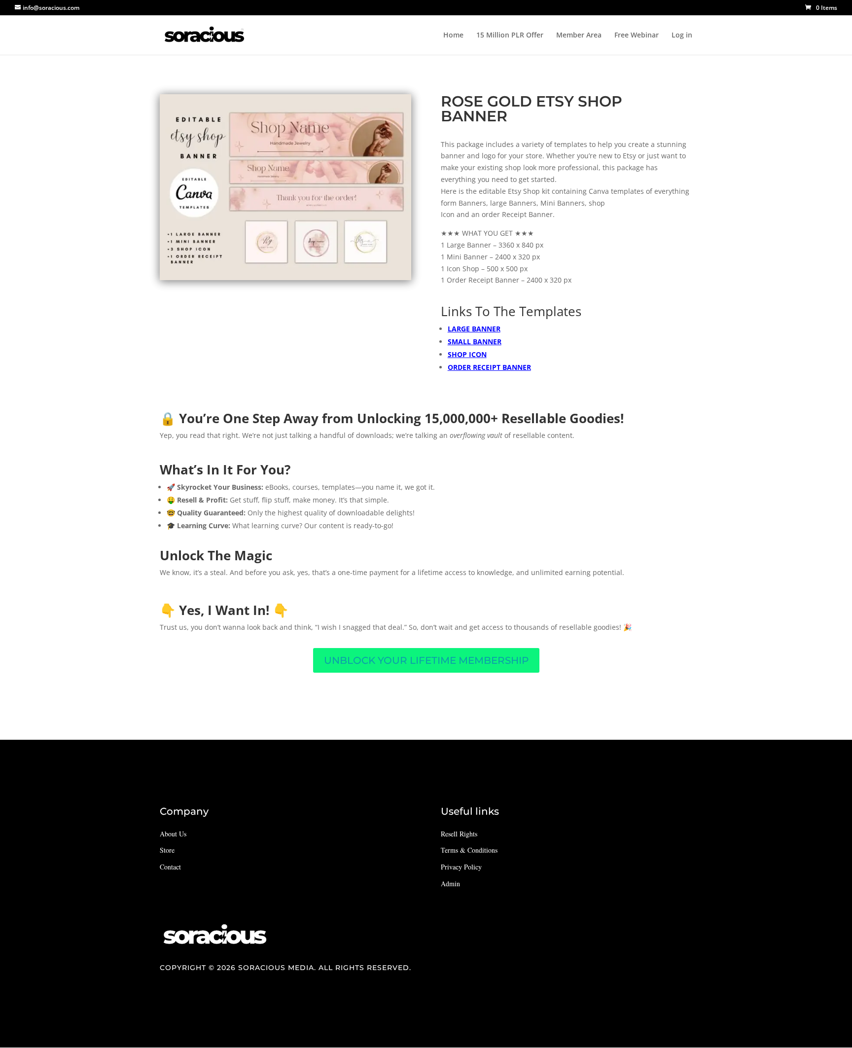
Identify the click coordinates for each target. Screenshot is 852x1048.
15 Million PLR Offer (509, 35)
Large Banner (474, 328)
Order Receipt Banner (489, 367)
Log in (682, 35)
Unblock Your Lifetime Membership (426, 660)
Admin (450, 883)
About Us (173, 833)
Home (453, 35)
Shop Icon (467, 354)
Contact (170, 866)
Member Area (579, 35)
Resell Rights (459, 833)
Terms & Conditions (469, 850)
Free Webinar (636, 35)
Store (167, 850)
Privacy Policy (461, 866)
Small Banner (474, 341)
